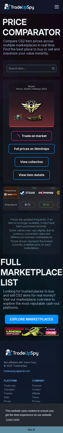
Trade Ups (10, 385)
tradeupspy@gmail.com (17, 371)
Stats (6, 397)
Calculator (9, 389)
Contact (36, 389)
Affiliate (36, 393)
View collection (31, 162)
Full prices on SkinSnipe (31, 149)
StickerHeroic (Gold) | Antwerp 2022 (31, 87)
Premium (36, 385)
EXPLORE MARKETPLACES (31, 319)
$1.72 (27, 204)
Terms (35, 397)
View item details (31, 175)
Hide (34, 188)
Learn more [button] (12, 419)
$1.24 (46, 204)
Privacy (36, 401)
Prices (7, 401)
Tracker (8, 393)
